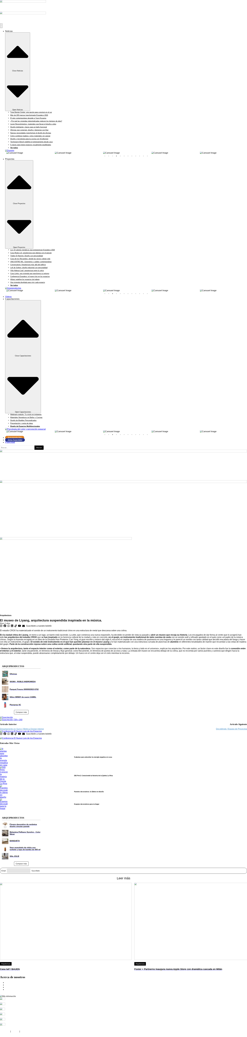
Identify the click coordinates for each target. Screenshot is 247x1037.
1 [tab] (105, 156)
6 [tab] (124, 156)
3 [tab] (112, 156)
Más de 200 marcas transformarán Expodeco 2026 (29, 115)
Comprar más (21, 712)
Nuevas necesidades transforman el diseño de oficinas (30, 133)
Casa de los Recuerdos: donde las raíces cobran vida (30, 259)
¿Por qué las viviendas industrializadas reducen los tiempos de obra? (36, 121)
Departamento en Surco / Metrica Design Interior (22, 729)
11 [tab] (143, 156)
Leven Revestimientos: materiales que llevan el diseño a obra (33, 124)
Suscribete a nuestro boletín (39, 626)
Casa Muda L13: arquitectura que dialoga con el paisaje (31, 253)
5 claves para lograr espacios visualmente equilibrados (30, 145)
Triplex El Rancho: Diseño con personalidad (26, 256)
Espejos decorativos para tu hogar (86, 804)
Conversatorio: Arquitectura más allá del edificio (28, 265)
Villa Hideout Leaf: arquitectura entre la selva (27, 271)
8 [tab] (132, 156)
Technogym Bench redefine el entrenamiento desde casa (31, 142)
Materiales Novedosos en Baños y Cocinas (26, 417)
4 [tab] (116, 156)
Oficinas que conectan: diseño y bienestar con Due (29, 130)
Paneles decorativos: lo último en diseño (89, 792)
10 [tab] (139, 156)
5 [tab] (120, 156)
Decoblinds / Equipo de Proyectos (231, 729)
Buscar (39, 448)
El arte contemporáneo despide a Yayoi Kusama (28, 118)
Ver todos (14, 148)
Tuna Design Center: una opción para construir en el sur (31, 112)
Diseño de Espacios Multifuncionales (25, 426)
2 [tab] (108, 156)
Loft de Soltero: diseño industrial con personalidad (28, 268)
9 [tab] (135, 156)
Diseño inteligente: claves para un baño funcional (28, 127)
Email (3, 871)
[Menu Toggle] (1, 25)
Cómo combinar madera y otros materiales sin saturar (30, 136)
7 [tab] (128, 156)
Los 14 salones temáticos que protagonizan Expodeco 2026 (32, 250)
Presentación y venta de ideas (21, 423)
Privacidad (5, 1031)
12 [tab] (147, 156)
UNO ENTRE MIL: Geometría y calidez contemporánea (30, 262)
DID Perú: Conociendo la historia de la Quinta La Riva (93, 776)
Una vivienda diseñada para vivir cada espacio (27, 282)
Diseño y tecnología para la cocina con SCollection (29, 139)
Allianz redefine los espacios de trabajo (24, 279)
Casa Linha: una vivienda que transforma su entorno (29, 273)
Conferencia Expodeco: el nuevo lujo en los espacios (30, 276)
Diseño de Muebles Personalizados (23, 420)
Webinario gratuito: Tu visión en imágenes (26, 414)
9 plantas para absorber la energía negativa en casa (93, 757)
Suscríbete (36, 871)
